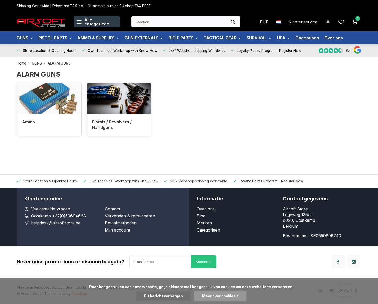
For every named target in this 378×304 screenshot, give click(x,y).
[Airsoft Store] (41, 22)
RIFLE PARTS (181, 37)
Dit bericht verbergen (163, 296)
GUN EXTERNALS (142, 37)
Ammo (28, 121)
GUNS (22, 37)
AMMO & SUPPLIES (96, 37)
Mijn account (117, 230)
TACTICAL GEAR (220, 37)
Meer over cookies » (220, 296)
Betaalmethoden (121, 222)
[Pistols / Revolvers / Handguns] (119, 98)
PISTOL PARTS (52, 37)
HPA (281, 37)
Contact (112, 208)
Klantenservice (303, 21)
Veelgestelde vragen (50, 208)
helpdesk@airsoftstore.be (55, 222)
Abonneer (204, 262)
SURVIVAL (257, 37)
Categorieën (208, 230)
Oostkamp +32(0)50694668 (58, 215)
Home (21, 63)
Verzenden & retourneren (130, 215)
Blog (201, 215)
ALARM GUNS (59, 63)
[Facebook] (338, 261)
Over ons (333, 37)
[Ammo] (49, 98)
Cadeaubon (307, 37)
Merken (204, 222)
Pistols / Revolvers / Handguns (112, 124)
